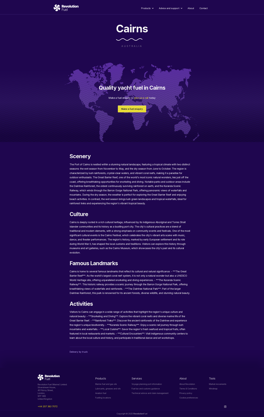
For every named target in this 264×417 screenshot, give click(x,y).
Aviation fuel (100, 393)
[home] (66, 8)
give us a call (141, 97)
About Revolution (187, 384)
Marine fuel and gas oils (106, 384)
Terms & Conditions (188, 388)
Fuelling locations (103, 398)
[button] (147, 8)
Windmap (213, 388)
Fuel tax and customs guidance (146, 388)
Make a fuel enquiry (132, 109)
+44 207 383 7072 (47, 406)
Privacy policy (185, 393)
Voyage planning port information (147, 384)
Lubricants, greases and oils (108, 388)
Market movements (217, 384)
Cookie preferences (188, 398)
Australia (132, 46)
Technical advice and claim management (150, 393)
